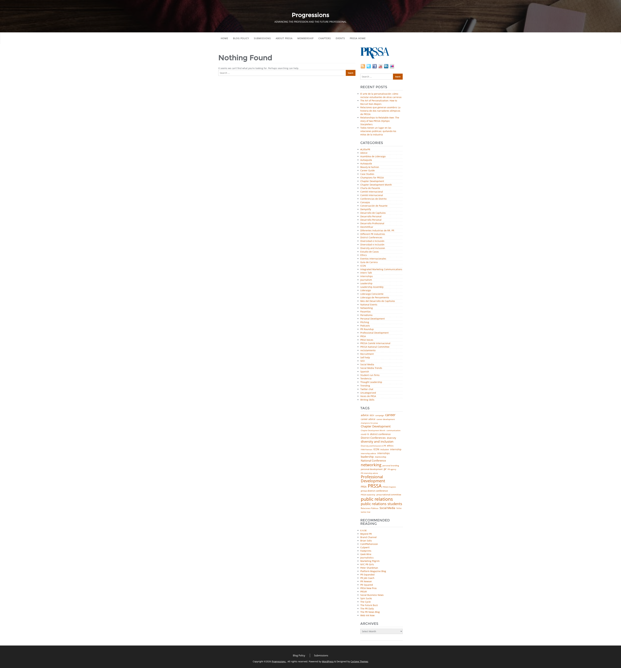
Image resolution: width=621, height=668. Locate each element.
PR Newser (366, 581)
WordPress (328, 661)
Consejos (365, 202)
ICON (363, 266)
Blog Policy (241, 38)
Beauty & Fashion (369, 167)
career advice (368, 419)
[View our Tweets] (368, 65)
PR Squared (366, 584)
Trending (365, 385)
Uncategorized (368, 393)
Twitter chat (366, 389)
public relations (377, 499)
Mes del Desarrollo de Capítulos (377, 301)
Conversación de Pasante (373, 205)
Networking (366, 308)
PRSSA (374, 486)
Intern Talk (366, 272)
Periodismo (366, 315)
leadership (367, 457)
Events (340, 38)
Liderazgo (365, 290)
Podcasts (365, 325)
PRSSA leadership (368, 495)
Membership (305, 38)
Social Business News (372, 594)
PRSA (363, 336)
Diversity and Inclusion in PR (373, 446)
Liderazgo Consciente (371, 294)
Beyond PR (366, 533)
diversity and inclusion (377, 441)
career (390, 415)
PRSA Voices (366, 340)
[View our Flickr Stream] (392, 65)
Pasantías (365, 311)
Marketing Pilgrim (370, 561)
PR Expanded (367, 574)
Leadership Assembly (371, 287)
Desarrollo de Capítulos (373, 213)
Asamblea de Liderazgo (373, 156)
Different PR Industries (372, 234)
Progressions (279, 661)
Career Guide (367, 170)
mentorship (380, 457)
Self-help (365, 357)
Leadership (366, 283)
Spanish (364, 371)
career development (385, 419)
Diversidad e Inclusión (372, 241)
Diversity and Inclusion (372, 248)
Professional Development (374, 332)
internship (395, 449)
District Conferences (371, 237)
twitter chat (365, 512)
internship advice (368, 453)
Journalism (366, 280)
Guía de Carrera (369, 262)
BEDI (372, 415)
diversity (391, 438)
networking (371, 465)
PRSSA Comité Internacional (375, 343)
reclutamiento (368, 350)
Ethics (363, 255)
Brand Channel (368, 537)
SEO (362, 361)
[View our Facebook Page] (374, 65)
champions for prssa (369, 423)
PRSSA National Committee (374, 347)
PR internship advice (369, 473)
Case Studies (367, 174)
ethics (390, 446)
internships (383, 453)
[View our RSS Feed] (362, 65)
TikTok (399, 508)
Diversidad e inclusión (372, 244)
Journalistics (367, 557)
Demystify (365, 209)
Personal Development (372, 318)
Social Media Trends (371, 368)
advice (365, 415)
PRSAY (363, 591)
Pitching (364, 322)
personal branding (390, 466)
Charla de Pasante (370, 188)
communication (393, 430)
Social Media (367, 364)
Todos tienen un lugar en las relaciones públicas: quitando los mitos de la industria (378, 131)
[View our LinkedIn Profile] (386, 65)
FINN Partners (366, 449)
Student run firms (370, 375)
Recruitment (367, 354)
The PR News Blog (370, 611)
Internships (366, 276)
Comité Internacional (371, 191)
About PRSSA (284, 38)
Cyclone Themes (359, 661)
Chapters (324, 38)
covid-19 (365, 434)
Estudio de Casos (369, 251)
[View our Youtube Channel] (380, 65)
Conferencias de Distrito (373, 199)
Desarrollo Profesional (372, 223)
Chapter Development (372, 181)
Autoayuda (366, 160)
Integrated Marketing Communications (381, 269)
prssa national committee (388, 495)
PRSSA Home (358, 38)
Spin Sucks (366, 598)
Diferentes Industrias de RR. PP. (377, 230)
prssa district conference (374, 491)
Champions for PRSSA (372, 177)
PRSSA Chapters (389, 487)
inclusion (384, 449)
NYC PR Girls (367, 564)
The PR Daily (367, 608)
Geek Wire (365, 554)
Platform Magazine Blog (373, 571)
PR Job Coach (367, 578)
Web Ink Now (367, 615)
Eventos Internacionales (373, 258)
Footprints (365, 550)
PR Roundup (367, 329)
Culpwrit (365, 547)
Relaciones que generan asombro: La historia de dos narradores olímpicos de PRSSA (380, 111)
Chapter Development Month (376, 184)
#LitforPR (365, 149)
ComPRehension (369, 544)
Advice (363, 153)
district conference (380, 434)
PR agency (392, 469)
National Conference (373, 460)
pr (385, 469)
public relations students (381, 504)
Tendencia (365, 378)
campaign (379, 415)
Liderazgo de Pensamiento (374, 297)
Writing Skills (367, 399)
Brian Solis (366, 540)
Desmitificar (366, 227)
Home (224, 38)
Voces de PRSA (368, 396)
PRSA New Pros (368, 588)
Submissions (262, 38)
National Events (368, 304)
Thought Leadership (371, 382)
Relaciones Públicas (369, 508)
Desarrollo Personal (370, 216)
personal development (372, 469)
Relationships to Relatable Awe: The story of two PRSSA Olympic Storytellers (379, 121)
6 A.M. (363, 530)
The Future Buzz (369, 605)
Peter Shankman (369, 567)
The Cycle (365, 601)
